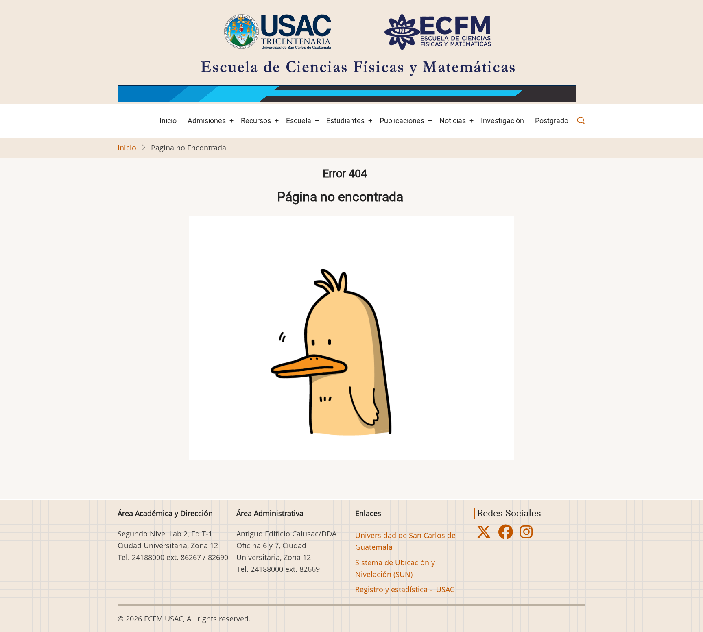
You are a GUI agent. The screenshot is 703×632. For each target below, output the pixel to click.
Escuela (298, 120)
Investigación (502, 120)
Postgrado (551, 120)
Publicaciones (402, 120)
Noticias (452, 120)
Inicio (168, 120)
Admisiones (207, 120)
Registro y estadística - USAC (404, 589)
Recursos (256, 120)
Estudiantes (345, 120)
